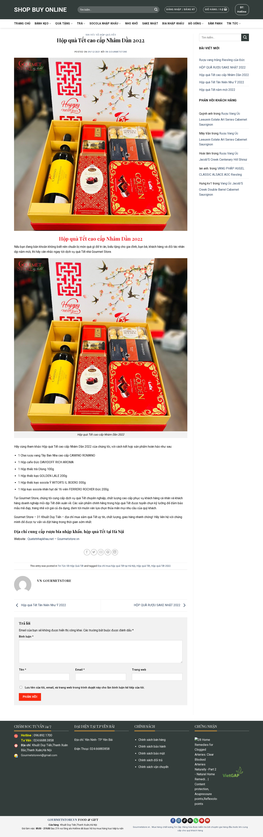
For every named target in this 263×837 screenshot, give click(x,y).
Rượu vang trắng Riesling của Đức (222, 60)
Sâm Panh (215, 23)
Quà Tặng (62, 23)
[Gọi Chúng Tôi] (196, 820)
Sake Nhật (150, 23)
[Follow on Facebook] (173, 820)
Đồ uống (194, 23)
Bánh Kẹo (42, 23)
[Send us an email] (190, 820)
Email (80, 669)
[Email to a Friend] (101, 552)
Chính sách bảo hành (152, 746)
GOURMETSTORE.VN (62, 820)
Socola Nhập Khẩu (104, 23)
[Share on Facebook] (87, 552)
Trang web (139, 669)
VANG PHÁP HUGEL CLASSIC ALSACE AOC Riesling (221, 171)
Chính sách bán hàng (152, 740)
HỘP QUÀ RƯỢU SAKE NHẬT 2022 (157, 605)
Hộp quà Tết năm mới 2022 (217, 90)
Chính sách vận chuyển (153, 767)
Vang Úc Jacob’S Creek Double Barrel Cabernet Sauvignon (221, 189)
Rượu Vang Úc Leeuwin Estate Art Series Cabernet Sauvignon (223, 119)
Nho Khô (131, 23)
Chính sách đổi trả (150, 760)
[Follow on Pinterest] (201, 820)
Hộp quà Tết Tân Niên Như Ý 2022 (43, 605)
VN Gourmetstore (116, 52)
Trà (80, 23)
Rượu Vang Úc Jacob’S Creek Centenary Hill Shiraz (223, 156)
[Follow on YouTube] (207, 820)
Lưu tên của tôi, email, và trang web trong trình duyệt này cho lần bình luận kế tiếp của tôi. (85, 687)
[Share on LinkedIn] (115, 552)
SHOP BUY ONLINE (40, 10)
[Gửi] (156, 9)
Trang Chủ (22, 23)
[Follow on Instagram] (178, 820)
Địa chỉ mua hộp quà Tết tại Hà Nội (116, 565)
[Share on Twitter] (94, 552)
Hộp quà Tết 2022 (161, 565)
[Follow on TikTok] (184, 820)
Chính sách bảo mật (151, 753)
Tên (22, 669)
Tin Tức (232, 23)
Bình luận (26, 636)
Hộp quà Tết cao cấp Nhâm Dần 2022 (224, 75)
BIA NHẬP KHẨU (173, 23)
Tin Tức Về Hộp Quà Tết (100, 34)
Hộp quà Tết (143, 565)
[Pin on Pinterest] (108, 552)
